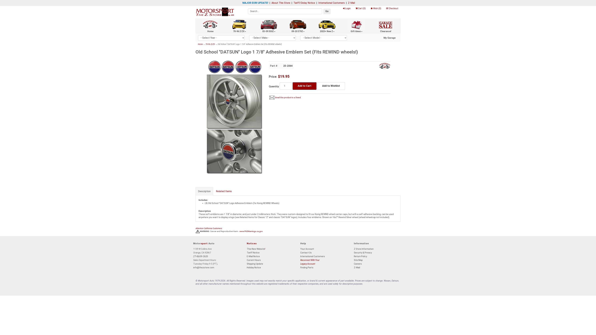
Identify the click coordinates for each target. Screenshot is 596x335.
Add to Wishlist (331, 85)
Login (348, 8)
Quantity (274, 86)
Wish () (377, 8)
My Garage (390, 37)
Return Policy (360, 256)
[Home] (215, 11)
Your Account (307, 249)
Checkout (393, 8)
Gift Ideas (356, 31)
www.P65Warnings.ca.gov (250, 231)
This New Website (256, 249)
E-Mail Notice (253, 256)
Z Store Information (364, 249)
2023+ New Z (326, 31)
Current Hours (254, 260)
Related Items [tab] (224, 191)
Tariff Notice (253, 252)
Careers (358, 264)
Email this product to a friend (288, 97)
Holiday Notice (254, 267)
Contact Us (306, 252)
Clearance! (385, 31)
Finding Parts (306, 267)
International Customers (331, 2)
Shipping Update (255, 264)
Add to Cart (304, 85)
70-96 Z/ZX (238, 31)
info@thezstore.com (203, 267)
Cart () (362, 8)
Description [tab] (204, 191)
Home (210, 31)
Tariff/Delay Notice (304, 2)
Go (327, 11)
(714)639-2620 (200, 256)
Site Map (358, 260)
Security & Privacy (363, 252)
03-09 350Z (268, 31)
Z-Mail (351, 2)
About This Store (280, 2)
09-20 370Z (297, 31)
